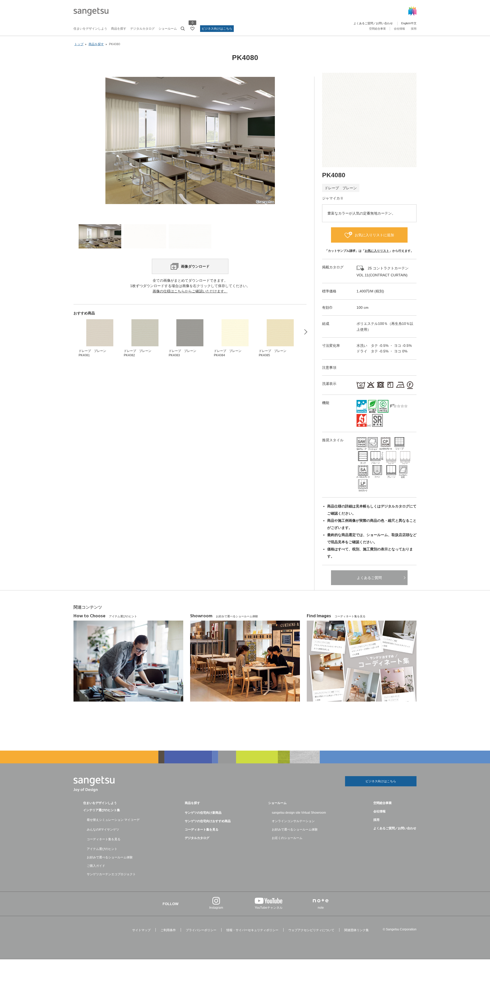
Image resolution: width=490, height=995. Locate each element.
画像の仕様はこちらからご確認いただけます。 (190, 291)
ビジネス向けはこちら (217, 28)
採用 (413, 28)
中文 (413, 23)
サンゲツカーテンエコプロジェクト (111, 874)
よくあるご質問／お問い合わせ (373, 23)
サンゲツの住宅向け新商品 (203, 812)
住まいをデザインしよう (90, 28)
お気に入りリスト (377, 251)
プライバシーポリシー (201, 930)
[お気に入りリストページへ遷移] (192, 28)
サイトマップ (141, 930)
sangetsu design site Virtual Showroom (299, 812)
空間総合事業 (377, 28)
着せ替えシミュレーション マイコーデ (113, 820)
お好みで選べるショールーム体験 (110, 857)
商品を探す (118, 28)
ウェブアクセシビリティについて (311, 930)
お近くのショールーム (287, 838)
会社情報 (399, 28)
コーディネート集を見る (103, 839)
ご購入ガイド (96, 866)
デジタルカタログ (142, 28)
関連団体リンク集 (356, 930)
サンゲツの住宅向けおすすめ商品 (208, 821)
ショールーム (167, 28)
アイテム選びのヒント (102, 849)
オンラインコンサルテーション (293, 821)
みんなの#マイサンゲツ (103, 829)
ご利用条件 (168, 930)
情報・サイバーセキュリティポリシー (252, 930)
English (405, 23)
